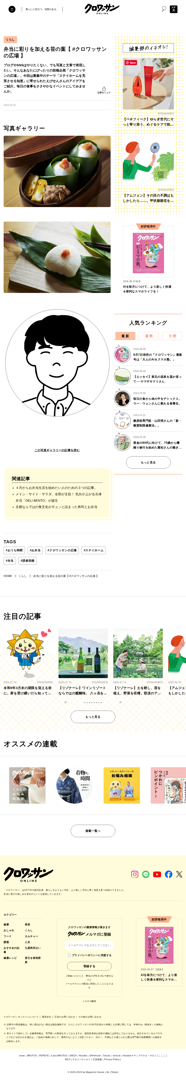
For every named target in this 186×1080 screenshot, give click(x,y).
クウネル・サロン (147, 1055)
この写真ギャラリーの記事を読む (57, 450)
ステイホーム (94, 550)
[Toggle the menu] (12, 9)
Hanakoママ (129, 1055)
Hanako (83, 1055)
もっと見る (148, 462)
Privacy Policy (112, 1059)
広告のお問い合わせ (65, 1017)
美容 (27, 924)
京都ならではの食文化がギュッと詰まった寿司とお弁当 (56, 507)
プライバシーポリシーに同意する (92, 955)
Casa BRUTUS (59, 1055)
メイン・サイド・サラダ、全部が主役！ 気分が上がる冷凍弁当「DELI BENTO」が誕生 (59, 497)
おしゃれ (9, 930)
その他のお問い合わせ (89, 1017)
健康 (6, 924)
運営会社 (47, 1017)
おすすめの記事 (11, 949)
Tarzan (106, 1055)
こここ (161, 1055)
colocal (117, 1055)
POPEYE (44, 1055)
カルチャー (31, 936)
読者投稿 (28, 560)
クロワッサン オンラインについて (21, 1017)
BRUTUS (32, 1055)
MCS (67, 1059)
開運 (6, 942)
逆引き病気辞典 (33, 959)
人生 (27, 942)
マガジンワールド (81, 1059)
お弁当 (35, 550)
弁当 (10, 560)
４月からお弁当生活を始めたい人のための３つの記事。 (56, 488)
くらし (10, 39)
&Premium (95, 1055)
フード (8, 936)
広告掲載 (97, 1059)
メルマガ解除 (89, 1001)
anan (22, 1055)
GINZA (72, 1055)
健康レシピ (10, 957)
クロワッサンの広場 (62, 550)
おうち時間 (14, 550)
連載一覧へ (92, 830)
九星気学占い (33, 947)
